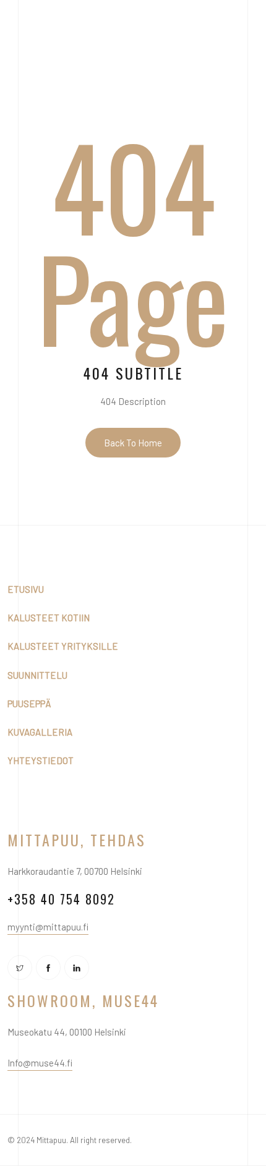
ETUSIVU (25, 589)
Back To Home (133, 442)
